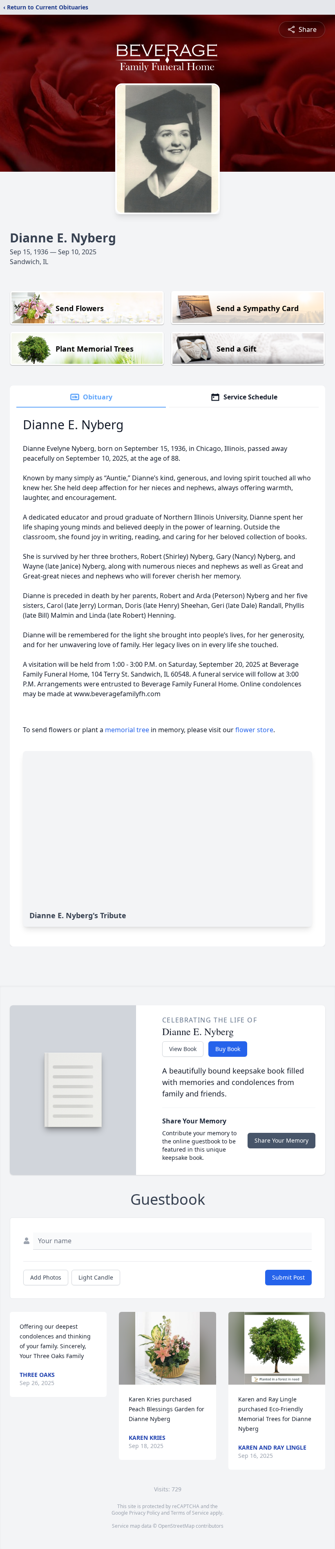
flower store (254, 729)
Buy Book (227, 1049)
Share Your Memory (281, 1140)
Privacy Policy (144, 1512)
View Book (183, 1049)
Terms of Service (190, 1512)
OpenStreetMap (176, 1525)
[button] (167, 1348)
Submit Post (288, 1277)
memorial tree (127, 729)
